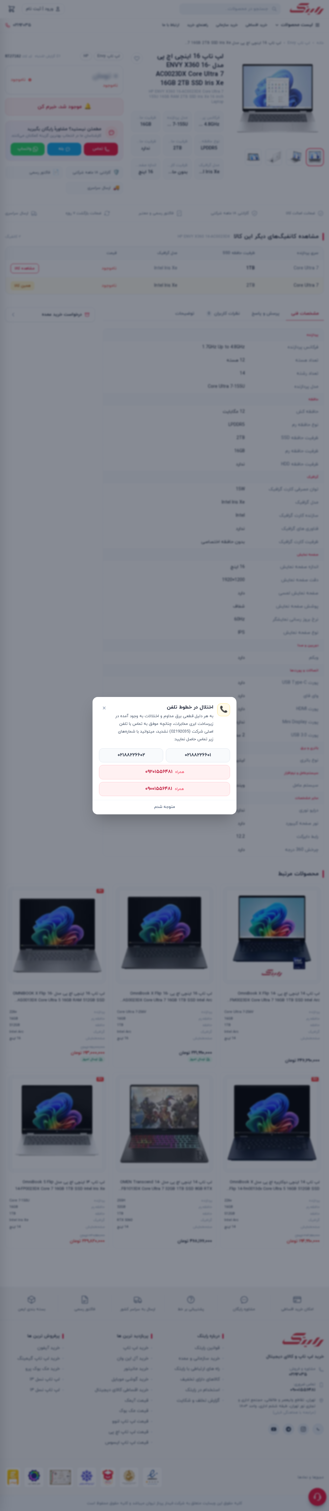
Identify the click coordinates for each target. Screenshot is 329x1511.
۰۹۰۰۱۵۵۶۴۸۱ (164, 788)
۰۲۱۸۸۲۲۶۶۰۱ (198, 755)
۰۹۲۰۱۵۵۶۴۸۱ (164, 771)
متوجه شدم (164, 807)
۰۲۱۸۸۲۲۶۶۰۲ (131, 755)
